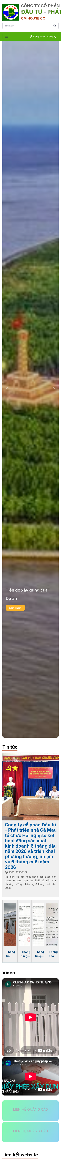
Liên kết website (20, 1154)
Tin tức (9, 747)
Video (8, 972)
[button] (6, 389)
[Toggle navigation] (6, 36)
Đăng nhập (39, 36)
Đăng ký (51, 36)
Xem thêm (15, 612)
